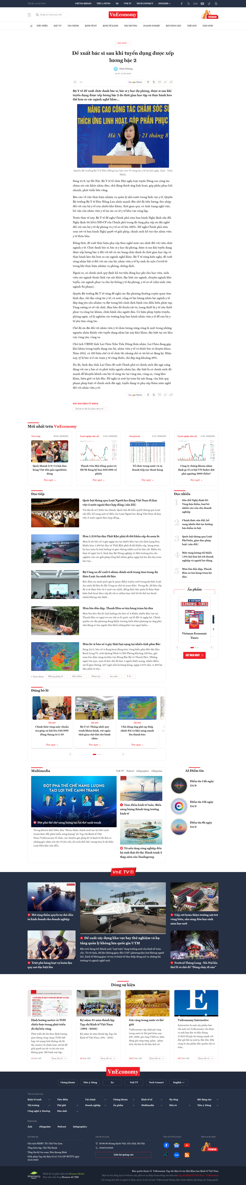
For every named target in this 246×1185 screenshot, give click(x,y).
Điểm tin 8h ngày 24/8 (201, 825)
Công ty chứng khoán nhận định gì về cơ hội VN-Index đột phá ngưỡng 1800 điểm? (196, 470)
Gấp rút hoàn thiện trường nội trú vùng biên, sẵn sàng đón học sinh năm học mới (194, 919)
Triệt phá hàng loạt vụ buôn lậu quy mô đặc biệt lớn (50, 965)
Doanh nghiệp (151, 26)
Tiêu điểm (42, 26)
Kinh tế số (91, 26)
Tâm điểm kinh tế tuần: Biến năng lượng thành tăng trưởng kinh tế (140, 809)
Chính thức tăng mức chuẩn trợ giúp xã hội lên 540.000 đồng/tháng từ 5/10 (52, 731)
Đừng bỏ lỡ (40, 690)
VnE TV (127, 4)
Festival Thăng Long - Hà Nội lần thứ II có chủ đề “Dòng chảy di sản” (193, 965)
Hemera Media (76, 1174)
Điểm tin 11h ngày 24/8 (201, 804)
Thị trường (130, 26)
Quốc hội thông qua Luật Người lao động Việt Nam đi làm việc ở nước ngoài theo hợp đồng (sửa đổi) (120, 502)
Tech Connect (145, 4)
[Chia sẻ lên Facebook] (148, 82)
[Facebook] (181, 3)
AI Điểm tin (194, 771)
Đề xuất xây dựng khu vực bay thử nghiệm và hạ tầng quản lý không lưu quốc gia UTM (120, 940)
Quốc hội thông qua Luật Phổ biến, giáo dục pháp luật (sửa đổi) (197, 540)
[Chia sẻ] (171, 82)
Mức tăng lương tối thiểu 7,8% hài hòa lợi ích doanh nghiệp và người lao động (198, 557)
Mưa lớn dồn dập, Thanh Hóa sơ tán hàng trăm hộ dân (118, 608)
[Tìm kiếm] (37, 14)
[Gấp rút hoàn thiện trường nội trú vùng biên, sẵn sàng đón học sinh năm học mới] (194, 896)
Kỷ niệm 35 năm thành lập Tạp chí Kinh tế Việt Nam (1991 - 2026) (97, 1024)
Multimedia (40, 771)
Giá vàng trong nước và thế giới (146, 1022)
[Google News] (216, 3)
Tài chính (73, 26)
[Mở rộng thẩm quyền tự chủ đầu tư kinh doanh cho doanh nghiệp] (52, 896)
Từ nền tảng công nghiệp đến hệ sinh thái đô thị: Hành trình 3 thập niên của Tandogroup (141, 853)
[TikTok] (209, 3)
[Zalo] (195, 3)
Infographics (142, 771)
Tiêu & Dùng (103, 4)
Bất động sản (173, 26)
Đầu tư (58, 26)
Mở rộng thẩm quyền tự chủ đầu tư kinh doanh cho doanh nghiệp (50, 917)
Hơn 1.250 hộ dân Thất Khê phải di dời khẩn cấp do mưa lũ (121, 536)
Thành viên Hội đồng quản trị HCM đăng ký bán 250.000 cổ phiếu (98, 470)
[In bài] (75, 82)
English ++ (164, 4)
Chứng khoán (83, 4)
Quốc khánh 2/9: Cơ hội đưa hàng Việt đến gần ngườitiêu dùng (50, 470)
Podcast (130, 771)
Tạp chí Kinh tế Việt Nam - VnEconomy (198, 1175)
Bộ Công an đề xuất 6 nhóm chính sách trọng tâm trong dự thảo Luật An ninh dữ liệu (120, 574)
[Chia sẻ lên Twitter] (154, 82)
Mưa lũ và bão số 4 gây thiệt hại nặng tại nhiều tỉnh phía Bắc (121, 644)
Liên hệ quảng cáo (123, 1155)
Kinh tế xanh (110, 26)
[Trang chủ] (31, 26)
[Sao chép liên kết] (165, 82)
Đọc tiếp (37, 494)
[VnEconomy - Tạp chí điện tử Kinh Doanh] (123, 1071)
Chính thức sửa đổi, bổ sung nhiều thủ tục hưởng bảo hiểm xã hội (197, 524)
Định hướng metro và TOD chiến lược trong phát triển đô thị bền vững (48, 1024)
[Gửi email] (159, 82)
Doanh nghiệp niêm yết (89, 436)
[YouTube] (202, 3)
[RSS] (187, 1155)
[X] (188, 3)
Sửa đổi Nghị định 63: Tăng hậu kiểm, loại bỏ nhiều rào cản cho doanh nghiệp (197, 506)
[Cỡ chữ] (81, 82)
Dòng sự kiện (123, 985)
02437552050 (106, 1148)
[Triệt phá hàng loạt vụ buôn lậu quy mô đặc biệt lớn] (52, 944)
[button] (94, 754)
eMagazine (156, 771)
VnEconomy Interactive (193, 1020)
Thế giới (192, 26)
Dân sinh (208, 26)
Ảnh (30, 1127)
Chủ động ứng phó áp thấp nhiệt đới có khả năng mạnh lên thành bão (137, 731)
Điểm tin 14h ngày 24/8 (202, 783)
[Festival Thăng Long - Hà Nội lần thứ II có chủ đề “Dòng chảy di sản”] (194, 944)
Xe (117, 4)
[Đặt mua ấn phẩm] (209, 14)
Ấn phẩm (194, 589)
